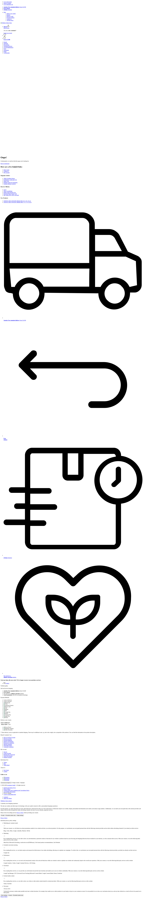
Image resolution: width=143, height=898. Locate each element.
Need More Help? (8, 745)
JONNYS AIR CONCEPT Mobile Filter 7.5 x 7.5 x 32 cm (17, 202)
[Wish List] (5, 35)
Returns (8, 15)
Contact (5, 771)
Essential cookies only (10, 815)
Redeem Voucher (8, 757)
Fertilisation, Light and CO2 (10, 179)
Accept (2, 815)
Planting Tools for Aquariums (10, 182)
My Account (6, 172)
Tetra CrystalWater (8, 191)
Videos (5, 762)
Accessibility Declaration (9, 791)
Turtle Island (6, 765)
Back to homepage (5, 163)
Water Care (6, 181)
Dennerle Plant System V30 (10, 193)
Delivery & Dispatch (8, 741)
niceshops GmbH (11, 785)
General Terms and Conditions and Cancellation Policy (16, 790)
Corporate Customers (9, 747)
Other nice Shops (8, 798)
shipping (8, 9)
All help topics (10, 20)
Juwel (5, 189)
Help (5, 12)
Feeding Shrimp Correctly (10, 183)
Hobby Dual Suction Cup (10, 192)
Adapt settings (20, 815)
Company (6, 797)
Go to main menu (8, 1)
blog (5, 763)
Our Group (6, 770)
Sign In (5, 752)
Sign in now (6, 28)
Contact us (9, 19)
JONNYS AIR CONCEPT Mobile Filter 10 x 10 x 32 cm (17, 201)
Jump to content (7, 3)
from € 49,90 (15, 7)
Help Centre (6, 170)
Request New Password (9, 754)
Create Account (7, 753)
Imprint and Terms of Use (10, 787)
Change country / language (18, 782)
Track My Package (8, 756)
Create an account (8, 33)
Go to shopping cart (8, 4)
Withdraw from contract (6, 801)
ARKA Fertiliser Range (9, 178)
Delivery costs (10, 16)
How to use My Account (9, 737)
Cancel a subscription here (10, 794)
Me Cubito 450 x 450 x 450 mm (11, 195)
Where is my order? (11, 13)
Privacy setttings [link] (7, 793)
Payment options (10, 17)
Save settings (4, 895)
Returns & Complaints (9, 742)
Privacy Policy (7, 789)
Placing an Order (8, 738)
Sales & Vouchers (8, 744)
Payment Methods (8, 740)
